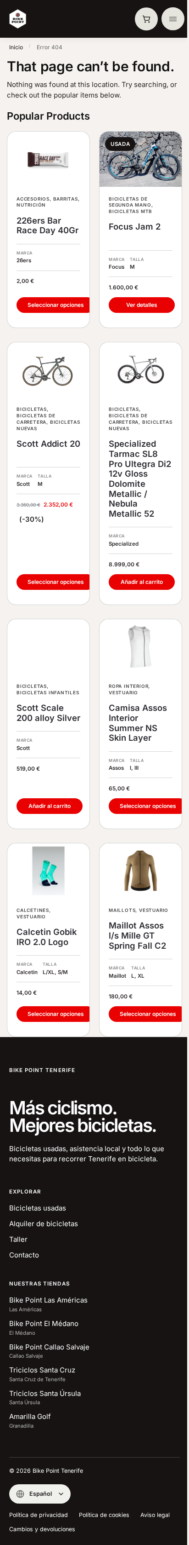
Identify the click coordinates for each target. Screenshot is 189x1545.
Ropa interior (128, 686)
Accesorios (33, 199)
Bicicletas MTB (130, 211)
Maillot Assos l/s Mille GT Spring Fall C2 (137, 935)
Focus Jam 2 (135, 226)
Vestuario (123, 692)
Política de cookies (104, 1514)
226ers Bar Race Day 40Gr (47, 226)
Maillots (122, 910)
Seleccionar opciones (56, 304)
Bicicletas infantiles (48, 692)
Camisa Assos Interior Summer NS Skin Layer (138, 723)
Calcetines (33, 910)
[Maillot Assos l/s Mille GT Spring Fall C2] (141, 870)
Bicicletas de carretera (36, 419)
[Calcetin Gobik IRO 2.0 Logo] (48, 870)
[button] (146, 18)
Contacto (24, 1255)
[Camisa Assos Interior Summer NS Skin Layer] (141, 646)
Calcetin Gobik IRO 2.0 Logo (47, 937)
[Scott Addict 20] (48, 369)
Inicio (16, 47)
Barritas (65, 199)
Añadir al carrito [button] (142, 581)
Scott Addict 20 (48, 444)
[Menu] (172, 18)
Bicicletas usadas (37, 1208)
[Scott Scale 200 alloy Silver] (48, 646)
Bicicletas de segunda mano (130, 202)
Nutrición (31, 205)
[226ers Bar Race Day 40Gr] (48, 159)
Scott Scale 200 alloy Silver (48, 713)
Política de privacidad (38, 1514)
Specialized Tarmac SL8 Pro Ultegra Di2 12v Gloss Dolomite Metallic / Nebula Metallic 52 (140, 479)
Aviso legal (155, 1514)
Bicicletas (32, 409)
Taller (18, 1239)
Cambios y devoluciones (42, 1529)
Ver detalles (141, 304)
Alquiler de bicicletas (43, 1223)
